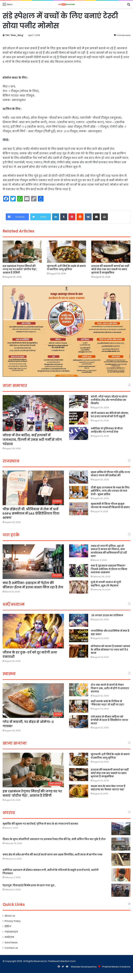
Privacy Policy (13, 921)
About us (10, 915)
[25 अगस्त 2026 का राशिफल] (78, 620)
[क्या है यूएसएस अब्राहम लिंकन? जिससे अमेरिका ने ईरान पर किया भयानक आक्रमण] (78, 570)
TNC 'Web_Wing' (14, 35)
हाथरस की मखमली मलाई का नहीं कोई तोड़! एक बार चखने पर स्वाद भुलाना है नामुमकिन (110, 269)
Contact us (11, 948)
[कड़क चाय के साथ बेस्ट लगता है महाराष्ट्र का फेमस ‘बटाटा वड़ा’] (78, 791)
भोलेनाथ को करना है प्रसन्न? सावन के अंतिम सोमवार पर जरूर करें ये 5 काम (110, 649)
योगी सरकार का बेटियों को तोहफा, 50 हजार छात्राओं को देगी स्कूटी (110, 414)
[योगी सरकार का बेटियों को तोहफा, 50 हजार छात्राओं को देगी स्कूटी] (78, 418)
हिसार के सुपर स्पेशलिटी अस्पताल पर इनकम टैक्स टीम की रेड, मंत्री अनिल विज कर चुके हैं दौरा (54, 839)
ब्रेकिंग (8, 926)
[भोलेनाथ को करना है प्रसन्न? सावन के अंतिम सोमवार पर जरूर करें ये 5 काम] (78, 651)
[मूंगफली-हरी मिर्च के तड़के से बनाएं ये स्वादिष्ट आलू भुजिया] (66, 252)
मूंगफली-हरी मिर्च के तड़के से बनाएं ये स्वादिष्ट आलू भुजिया (66, 267)
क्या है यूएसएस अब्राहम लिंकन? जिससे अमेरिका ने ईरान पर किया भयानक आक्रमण (109, 569)
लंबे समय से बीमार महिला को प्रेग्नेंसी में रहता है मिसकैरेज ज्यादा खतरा (109, 720)
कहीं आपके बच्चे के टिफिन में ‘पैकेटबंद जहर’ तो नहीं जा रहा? (107, 703)
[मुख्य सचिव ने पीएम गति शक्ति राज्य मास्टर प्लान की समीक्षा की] (78, 477)
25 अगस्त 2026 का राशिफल (107, 615)
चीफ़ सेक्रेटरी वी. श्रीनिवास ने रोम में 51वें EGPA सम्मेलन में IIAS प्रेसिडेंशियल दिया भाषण (31, 513)
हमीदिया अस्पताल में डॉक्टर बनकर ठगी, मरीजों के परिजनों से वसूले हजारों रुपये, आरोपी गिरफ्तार (51, 871)
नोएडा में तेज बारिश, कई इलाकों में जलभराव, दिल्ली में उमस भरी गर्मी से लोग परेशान (32, 439)
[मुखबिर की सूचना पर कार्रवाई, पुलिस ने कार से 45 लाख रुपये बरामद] (120, 828)
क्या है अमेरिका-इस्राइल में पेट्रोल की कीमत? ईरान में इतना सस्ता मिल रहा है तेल (33, 585)
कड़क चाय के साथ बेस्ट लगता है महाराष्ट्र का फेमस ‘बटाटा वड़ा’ (108, 787)
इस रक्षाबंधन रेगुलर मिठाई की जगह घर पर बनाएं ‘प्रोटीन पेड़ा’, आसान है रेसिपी (20, 269)
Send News (11, 942)
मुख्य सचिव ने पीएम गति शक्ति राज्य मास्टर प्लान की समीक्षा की (110, 473)
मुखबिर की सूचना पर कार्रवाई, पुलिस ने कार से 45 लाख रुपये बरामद (40, 823)
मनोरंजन (9, 937)
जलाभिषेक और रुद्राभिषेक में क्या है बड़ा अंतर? (110, 632)
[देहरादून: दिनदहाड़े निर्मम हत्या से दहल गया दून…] (120, 890)
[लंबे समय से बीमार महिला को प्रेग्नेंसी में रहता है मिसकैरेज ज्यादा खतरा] (78, 721)
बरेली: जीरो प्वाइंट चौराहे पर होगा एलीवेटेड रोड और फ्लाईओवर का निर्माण (109, 400)
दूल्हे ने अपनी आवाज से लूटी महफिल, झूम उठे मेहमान (106, 583)
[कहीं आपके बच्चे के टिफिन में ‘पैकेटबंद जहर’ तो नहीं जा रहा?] (78, 706)
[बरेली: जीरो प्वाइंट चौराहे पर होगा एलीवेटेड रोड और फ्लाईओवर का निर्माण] (78, 401)
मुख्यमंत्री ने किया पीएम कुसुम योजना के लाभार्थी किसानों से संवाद (110, 505)
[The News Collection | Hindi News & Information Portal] (66, 4)
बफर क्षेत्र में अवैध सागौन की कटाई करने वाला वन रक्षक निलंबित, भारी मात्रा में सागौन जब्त (52, 854)
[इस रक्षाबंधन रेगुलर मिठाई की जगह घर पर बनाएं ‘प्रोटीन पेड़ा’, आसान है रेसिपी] (22, 252)
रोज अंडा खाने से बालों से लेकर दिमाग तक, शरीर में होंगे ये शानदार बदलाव (110, 688)
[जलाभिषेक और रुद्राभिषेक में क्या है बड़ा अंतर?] (78, 635)
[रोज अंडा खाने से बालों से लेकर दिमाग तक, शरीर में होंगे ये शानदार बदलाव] (78, 689)
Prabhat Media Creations (116, 966)
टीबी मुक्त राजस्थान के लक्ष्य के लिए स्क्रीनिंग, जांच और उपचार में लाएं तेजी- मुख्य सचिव (110, 491)
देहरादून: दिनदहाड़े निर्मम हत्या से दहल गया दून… (29, 885)
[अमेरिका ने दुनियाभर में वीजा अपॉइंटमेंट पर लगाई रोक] (78, 433)
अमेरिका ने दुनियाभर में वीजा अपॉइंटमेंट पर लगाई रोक (107, 430)
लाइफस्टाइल (11, 932)
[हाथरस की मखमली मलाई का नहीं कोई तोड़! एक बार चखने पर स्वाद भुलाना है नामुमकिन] (110, 252)
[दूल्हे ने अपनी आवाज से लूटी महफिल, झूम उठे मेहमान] (78, 587)
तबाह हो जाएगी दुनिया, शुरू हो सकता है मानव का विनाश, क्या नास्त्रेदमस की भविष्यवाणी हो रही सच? (109, 551)
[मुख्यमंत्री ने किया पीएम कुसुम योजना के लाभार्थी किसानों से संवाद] (78, 508)
